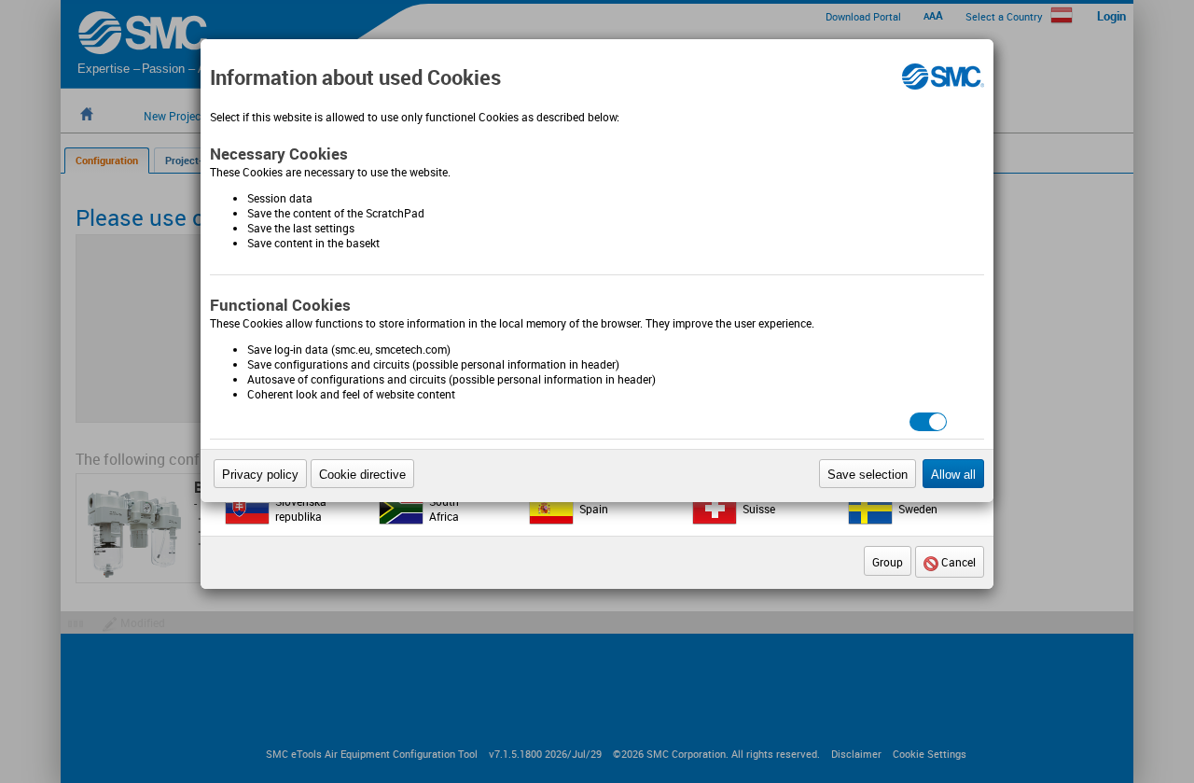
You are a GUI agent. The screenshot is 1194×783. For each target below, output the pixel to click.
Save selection (867, 475)
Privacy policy (260, 475)
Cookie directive (362, 475)
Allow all (953, 475)
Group (887, 561)
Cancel (957, 561)
